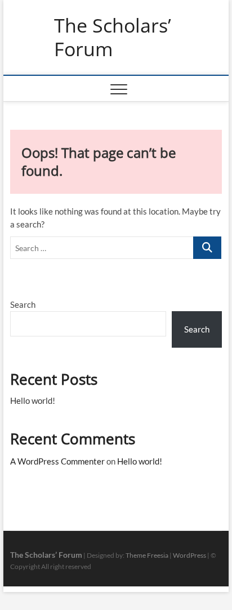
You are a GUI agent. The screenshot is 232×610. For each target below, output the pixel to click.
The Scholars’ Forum (112, 37)
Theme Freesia (147, 555)
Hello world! (32, 400)
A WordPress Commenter (57, 461)
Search (22, 304)
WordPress (189, 555)
